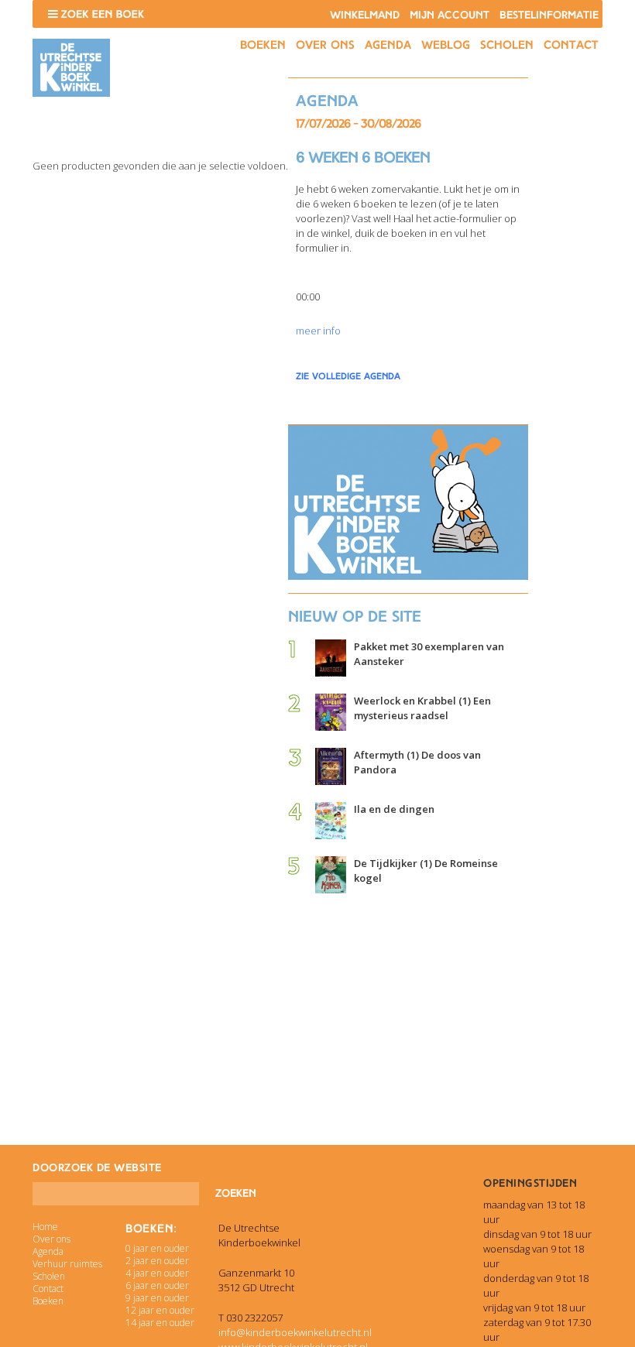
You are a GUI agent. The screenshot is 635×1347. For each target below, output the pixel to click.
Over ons (325, 45)
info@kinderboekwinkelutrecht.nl (295, 1332)
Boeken (263, 45)
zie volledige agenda (348, 376)
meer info (318, 331)
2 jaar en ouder (157, 1260)
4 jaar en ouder (157, 1273)
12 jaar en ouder (159, 1310)
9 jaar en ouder (157, 1297)
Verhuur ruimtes (67, 1263)
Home (45, 1226)
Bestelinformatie (549, 15)
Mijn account (449, 15)
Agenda (388, 45)
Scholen (507, 45)
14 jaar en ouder (159, 1322)
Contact (571, 45)
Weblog (445, 45)
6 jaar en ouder (157, 1285)
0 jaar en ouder (157, 1248)
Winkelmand (365, 15)
